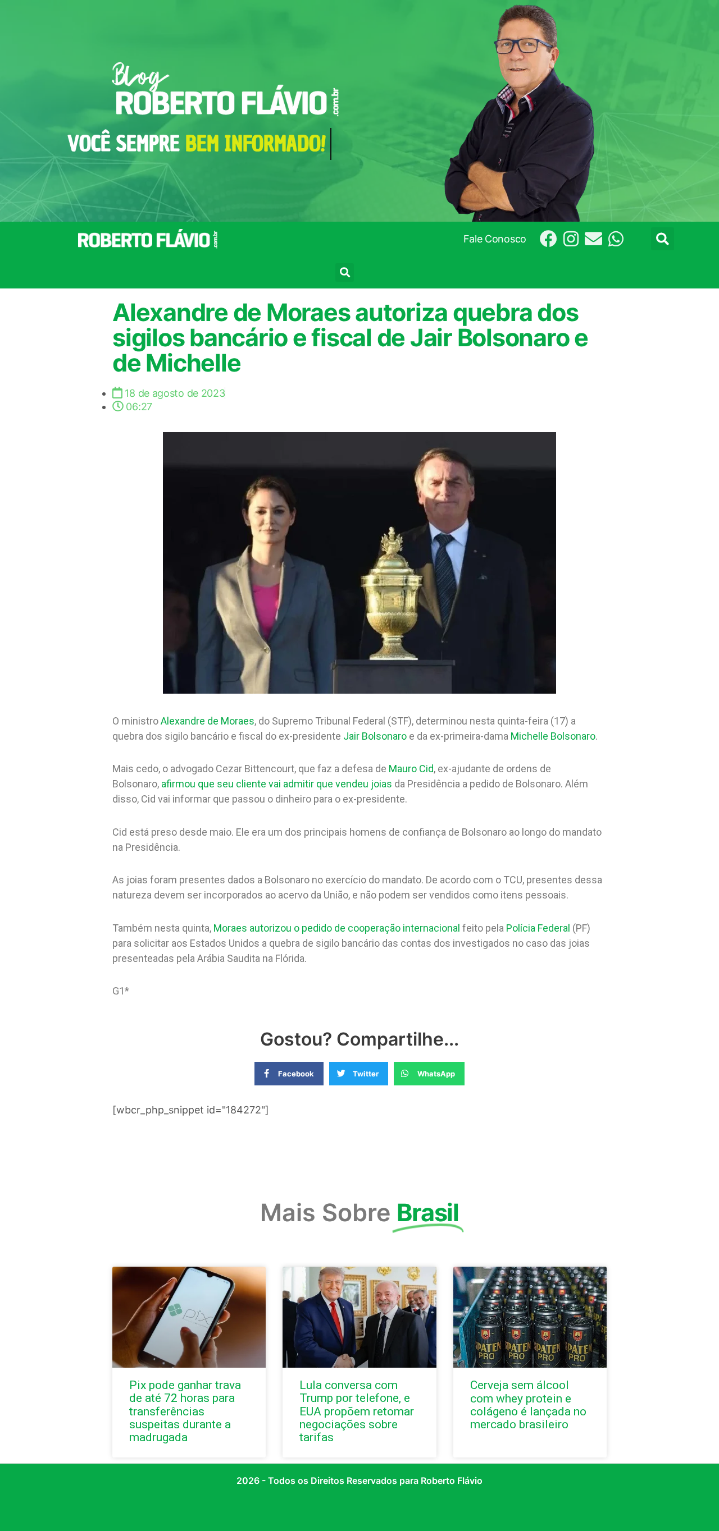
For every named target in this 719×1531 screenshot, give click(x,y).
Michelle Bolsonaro (553, 736)
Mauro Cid (411, 768)
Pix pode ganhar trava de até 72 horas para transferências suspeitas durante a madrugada (185, 1410)
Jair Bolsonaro (375, 736)
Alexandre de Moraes (207, 721)
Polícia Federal (538, 928)
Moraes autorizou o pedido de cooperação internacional (336, 928)
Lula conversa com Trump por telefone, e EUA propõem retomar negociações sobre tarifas (356, 1410)
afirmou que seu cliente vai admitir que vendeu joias (276, 784)
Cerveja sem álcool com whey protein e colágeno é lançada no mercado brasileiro (528, 1404)
